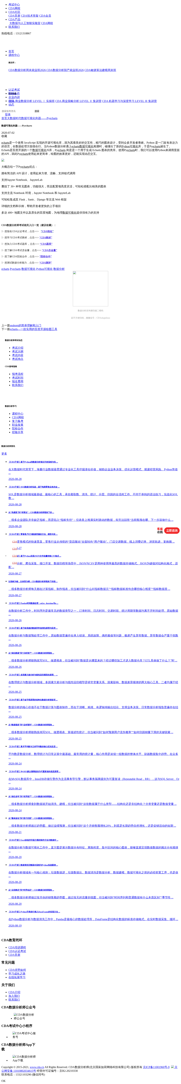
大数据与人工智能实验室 (24, 23)
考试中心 (14, 4)
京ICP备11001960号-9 (156, 1067)
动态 (11, 104)
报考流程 (17, 373)
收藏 (4, 136)
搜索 (37, 111)
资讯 (11, 100)
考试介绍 (17, 347)
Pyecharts (15, 268)
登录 (8, 114)
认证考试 (14, 89)
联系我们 (14, 26)
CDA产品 (14, 19)
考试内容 (17, 355)
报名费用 (17, 381)
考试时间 (17, 377)
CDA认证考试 (17, 951)
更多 (4, 453)
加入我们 (14, 995)
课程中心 (14, 54)
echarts (5, 142)
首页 (11, 51)
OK (3, 1080)
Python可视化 (130, 146)
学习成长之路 (16, 973)
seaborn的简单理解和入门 (25, 325)
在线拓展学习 (16, 977)
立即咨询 (172, 530)
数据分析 (59, 268)
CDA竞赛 (14, 15)
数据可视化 (86, 146)
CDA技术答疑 (30, 15)
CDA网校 (14, 8)
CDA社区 (14, 11)
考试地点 (17, 358)
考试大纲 (17, 351)
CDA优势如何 (17, 969)
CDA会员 (45, 15)
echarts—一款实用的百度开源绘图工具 (33, 329)
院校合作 (14, 93)
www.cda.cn (37, 1067)
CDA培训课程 (17, 947)
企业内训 (14, 97)
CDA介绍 (14, 992)
